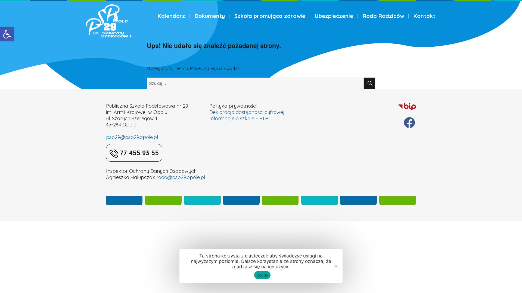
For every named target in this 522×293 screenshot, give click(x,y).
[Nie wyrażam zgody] (335, 266)
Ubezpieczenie (334, 15)
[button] (7, 34)
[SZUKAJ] (369, 83)
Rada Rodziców (383, 15)
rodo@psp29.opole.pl (180, 177)
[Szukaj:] (255, 83)
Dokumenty (210, 15)
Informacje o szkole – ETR (238, 118)
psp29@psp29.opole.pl (132, 137)
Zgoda (262, 275)
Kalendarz (171, 15)
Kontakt (424, 15)
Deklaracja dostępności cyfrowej (246, 112)
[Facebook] (409, 122)
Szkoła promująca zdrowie (269, 15)
